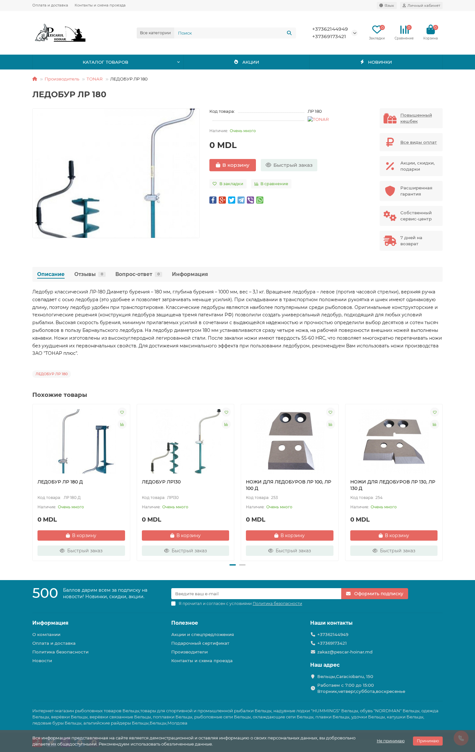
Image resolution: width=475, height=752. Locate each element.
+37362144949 (330, 29)
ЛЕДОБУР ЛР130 (161, 482)
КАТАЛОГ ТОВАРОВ (105, 62)
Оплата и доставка (50, 5)
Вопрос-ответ (137, 274)
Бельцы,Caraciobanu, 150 (345, 676)
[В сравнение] (122, 424)
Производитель (62, 78)
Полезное (184, 623)
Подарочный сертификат (200, 643)
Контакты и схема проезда (100, 5)
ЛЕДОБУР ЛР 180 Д (60, 482)
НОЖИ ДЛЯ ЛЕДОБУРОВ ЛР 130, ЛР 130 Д (392, 485)
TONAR (95, 78)
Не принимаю (391, 740)
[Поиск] (289, 33)
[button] (32, 481)
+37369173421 (329, 36)
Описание (51, 274)
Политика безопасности (60, 651)
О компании (46, 634)
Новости (42, 660)
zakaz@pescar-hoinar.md (345, 651)
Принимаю (428, 740)
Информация (190, 274)
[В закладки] (122, 412)
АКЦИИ (250, 62)
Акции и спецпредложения (202, 634)
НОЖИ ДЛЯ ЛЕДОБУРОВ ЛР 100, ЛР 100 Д (288, 485)
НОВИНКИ (380, 62)
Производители (189, 651)
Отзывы (88, 274)
